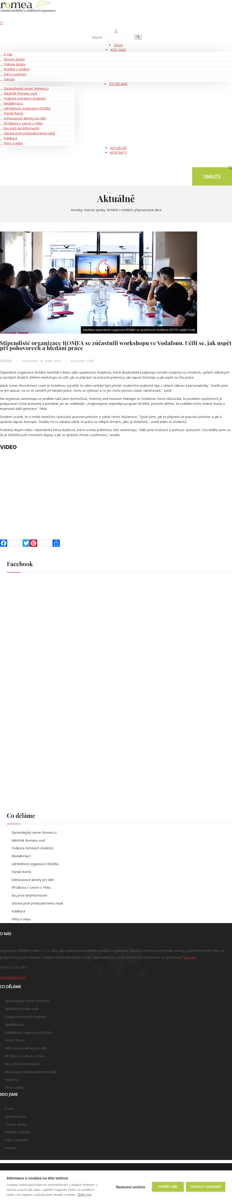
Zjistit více (84, 1194)
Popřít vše (168, 1187)
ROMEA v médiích (17, 69)
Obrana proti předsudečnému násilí (29, 133)
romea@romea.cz (13, 977)
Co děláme (118, 84)
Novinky (6, 360)
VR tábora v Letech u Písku (23, 123)
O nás (8, 54)
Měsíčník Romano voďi (20, 93)
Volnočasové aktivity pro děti (25, 118)
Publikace (10, 138)
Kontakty (118, 152)
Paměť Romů (13, 113)
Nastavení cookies (130, 1187)
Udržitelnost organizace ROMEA (27, 108)
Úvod (118, 45)
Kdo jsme (118, 50)
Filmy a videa (13, 143)
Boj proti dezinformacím (21, 128)
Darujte (9, 79)
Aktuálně (118, 148)
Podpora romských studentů (25, 98)
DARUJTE (212, 176)
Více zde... (191, 957)
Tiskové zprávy (14, 64)
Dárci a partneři (15, 74)
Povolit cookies (206, 1187)
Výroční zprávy (14, 59)
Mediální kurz (13, 103)
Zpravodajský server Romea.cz (26, 88)
